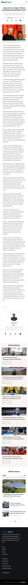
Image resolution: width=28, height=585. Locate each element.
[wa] (16, 20)
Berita (4, 307)
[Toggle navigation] (26, 2)
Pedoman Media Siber (7, 568)
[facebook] (7, 20)
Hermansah (9, 17)
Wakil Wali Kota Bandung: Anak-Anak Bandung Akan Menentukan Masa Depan (14, 418)
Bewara (3, 551)
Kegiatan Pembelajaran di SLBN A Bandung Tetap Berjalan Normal (12, 397)
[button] (12, 521)
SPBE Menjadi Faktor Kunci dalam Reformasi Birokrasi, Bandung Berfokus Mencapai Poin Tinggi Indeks (14, 438)
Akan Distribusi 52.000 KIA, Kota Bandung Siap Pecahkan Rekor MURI (12, 457)
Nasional (4, 549)
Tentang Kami (5, 561)
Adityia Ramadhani (8, 400)
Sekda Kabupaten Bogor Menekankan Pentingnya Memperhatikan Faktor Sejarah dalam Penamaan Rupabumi (13, 378)
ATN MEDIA (23, 582)
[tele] (20, 20)
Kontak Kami (5, 563)
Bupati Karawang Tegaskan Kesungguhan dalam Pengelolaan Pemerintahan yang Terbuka (12, 358)
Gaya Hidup (4, 554)
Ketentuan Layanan (6, 565)
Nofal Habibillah (7, 361)
